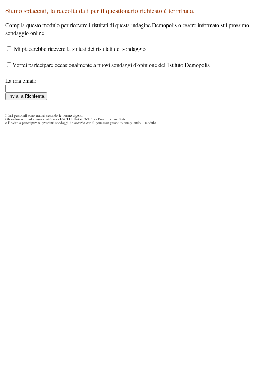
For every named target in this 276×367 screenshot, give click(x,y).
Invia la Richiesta (26, 96)
